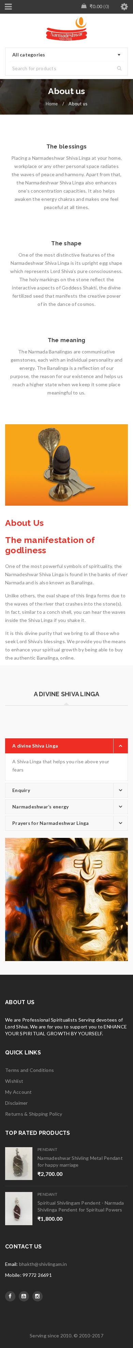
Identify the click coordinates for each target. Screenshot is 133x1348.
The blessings (66, 146)
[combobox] (66, 55)
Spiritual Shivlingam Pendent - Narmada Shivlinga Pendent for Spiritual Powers (81, 1206)
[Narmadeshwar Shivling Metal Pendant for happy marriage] (18, 1163)
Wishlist (14, 1081)
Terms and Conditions (29, 1070)
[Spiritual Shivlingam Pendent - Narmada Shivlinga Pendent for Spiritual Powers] (18, 1208)
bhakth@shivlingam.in (43, 1264)
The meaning (67, 340)
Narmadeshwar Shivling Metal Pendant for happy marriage (80, 1161)
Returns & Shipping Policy (33, 1114)
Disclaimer (16, 1103)
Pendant (47, 1149)
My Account (18, 1092)
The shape (66, 243)
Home (52, 103)
